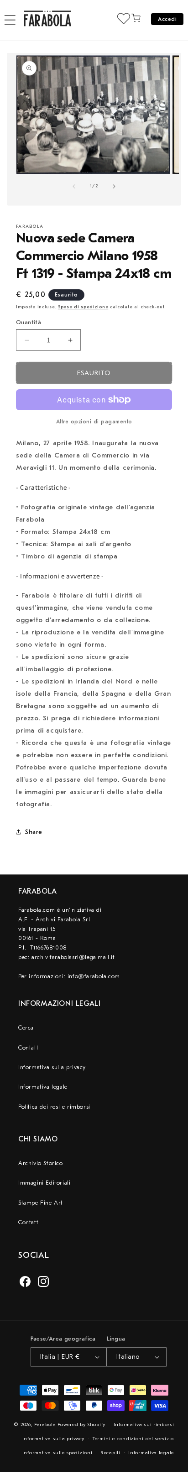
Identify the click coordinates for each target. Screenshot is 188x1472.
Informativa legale (43, 1086)
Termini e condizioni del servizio (133, 1439)
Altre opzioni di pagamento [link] (94, 421)
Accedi (167, 19)
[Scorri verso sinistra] (74, 186)
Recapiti (110, 1453)
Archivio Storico (40, 1163)
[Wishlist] (123, 18)
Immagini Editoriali (44, 1182)
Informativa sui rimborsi (144, 1424)
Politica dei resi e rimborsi (54, 1106)
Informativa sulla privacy (52, 1067)
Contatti (29, 1047)
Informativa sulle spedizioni (57, 1453)
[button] (10, 20)
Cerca (26, 1027)
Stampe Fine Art (40, 1202)
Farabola (45, 1424)
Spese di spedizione (83, 307)
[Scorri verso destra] (114, 186)
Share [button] (33, 832)
